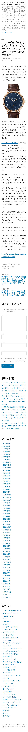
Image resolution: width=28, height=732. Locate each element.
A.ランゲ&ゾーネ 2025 (8, 268)
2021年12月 (7, 592)
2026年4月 (7, 451)
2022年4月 (7, 581)
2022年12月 (7, 559)
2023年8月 (7, 538)
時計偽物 (6, 710)
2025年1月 (6, 492)
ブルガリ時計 (7, 691)
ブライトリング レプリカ (12, 681)
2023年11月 (7, 530)
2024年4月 (7, 516)
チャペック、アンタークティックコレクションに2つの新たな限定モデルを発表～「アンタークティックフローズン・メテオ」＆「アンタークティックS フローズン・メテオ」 (13, 388)
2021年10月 (7, 597)
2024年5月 (7, 513)
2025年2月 (6, 489)
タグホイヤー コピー (10, 667)
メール (3, 342)
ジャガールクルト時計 (10, 654)
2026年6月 (7, 446)
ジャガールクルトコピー (11, 651)
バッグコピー (7, 673)
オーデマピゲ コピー (10, 629)
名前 (3, 334)
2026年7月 (7, 443)
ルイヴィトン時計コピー (11, 705)
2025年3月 (7, 487)
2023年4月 (7, 549)
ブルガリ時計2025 (9, 694)
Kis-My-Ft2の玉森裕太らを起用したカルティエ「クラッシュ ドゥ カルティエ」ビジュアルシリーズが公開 (13, 409)
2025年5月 (6, 481)
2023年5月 (7, 546)
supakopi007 (6, 58)
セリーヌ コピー (8, 664)
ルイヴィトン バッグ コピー (12, 700)
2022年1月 (6, 589)
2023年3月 (7, 551)
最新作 (5, 713)
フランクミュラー (9, 686)
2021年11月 (7, 594)
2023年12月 (7, 527)
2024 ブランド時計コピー (12, 610)
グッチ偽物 (7, 640)
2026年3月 (7, 454)
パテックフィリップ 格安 (11, 675)
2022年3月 (7, 584)
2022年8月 (7, 570)
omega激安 (7, 621)
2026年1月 (6, 460)
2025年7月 (6, 476)
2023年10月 (7, 532)
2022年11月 (7, 562)
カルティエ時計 (8, 635)
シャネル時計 (7, 656)
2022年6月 (7, 576)
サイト (3, 350)
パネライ (6, 678)
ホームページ (6, 32)
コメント (4, 315)
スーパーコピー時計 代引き (12, 662)
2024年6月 (7, 511)
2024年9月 (7, 503)
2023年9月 (7, 535)
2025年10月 (7, 468)
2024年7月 (7, 508)
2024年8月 (7, 505)
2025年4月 (7, 484)
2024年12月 (7, 495)
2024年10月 (7, 500)
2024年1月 (6, 524)
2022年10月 (7, 565)
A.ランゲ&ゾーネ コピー (9, 143)
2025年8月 (7, 473)
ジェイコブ (7, 646)
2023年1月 (6, 557)
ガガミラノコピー (9, 632)
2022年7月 (6, 573)
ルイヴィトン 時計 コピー (12, 702)
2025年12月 (7, 462)
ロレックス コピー (9, 708)
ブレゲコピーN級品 (9, 697)
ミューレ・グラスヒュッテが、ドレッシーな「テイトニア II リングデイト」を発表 (13, 417)
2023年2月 (7, 554)
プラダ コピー (8, 683)
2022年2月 (6, 586)
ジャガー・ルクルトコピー (12, 648)
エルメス (6, 624)
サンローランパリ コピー (11, 643)
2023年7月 (7, 540)
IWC (4, 619)
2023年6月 (7, 543)
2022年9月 (7, 567)
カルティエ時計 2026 (10, 637)
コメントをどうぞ (7, 60)
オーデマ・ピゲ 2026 (10, 627)
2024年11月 (7, 497)
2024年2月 (7, 522)
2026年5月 (7, 449)
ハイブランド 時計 (9, 670)
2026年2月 (7, 457)
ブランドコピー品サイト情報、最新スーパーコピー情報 (13, 3)
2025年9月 (7, 470)
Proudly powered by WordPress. (12, 726)
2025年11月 (7, 465)
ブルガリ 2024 (8, 689)
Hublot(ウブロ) (8, 616)
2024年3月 (7, 519)
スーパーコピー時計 (10, 659)
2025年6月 (7, 478)
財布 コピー (7, 716)
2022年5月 (6, 578)
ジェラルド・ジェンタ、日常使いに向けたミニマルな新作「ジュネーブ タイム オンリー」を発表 (13, 425)
